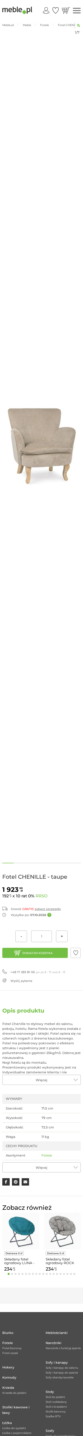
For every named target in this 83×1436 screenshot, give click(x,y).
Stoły (50, 1392)
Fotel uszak (10, 1353)
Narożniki (53, 1343)
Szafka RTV (53, 1416)
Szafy (50, 1431)
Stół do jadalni (55, 1397)
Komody (9, 1377)
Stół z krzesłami (56, 1406)
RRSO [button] (41, 896)
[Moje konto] (46, 10)
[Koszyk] (66, 10)
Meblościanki (57, 1333)
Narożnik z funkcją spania (63, 1348)
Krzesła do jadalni (14, 1393)
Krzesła (8, 1388)
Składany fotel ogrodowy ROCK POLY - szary (60, 1261)
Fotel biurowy (12, 1348)
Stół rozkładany (56, 1402)
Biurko (7, 1333)
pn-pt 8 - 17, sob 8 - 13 (37, 972)
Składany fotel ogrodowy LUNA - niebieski (19, 1261)
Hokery (8, 1367)
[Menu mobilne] (77, 11)
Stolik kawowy (56, 1411)
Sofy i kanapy (57, 1362)
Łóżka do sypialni (14, 1428)
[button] (76, 953)
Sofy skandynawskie (60, 1377)
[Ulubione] (55, 10)
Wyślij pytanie (21, 981)
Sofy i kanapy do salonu (62, 1367)
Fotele (47, 1155)
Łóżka (7, 1423)
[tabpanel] (20, 1243)
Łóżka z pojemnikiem (17, 1433)
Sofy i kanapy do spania (62, 1372)
